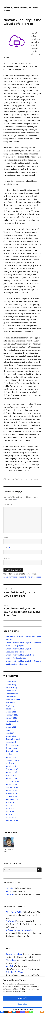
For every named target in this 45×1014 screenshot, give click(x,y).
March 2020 (11, 727)
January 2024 (11, 718)
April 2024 (10, 709)
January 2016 (11, 772)
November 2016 (12, 760)
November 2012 (12, 793)
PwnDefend (11, 921)
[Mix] (27, 1011)
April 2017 (10, 754)
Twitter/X (10, 894)
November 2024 (13, 694)
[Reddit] (10, 1011)
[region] (22, 995)
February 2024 (12, 715)
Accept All (22, 998)
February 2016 (12, 769)
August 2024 (11, 703)
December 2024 (12, 691)
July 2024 (10, 706)
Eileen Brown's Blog (14, 912)
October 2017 (11, 748)
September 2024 (13, 700)
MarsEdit (10, 966)
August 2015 (11, 775)
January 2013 (11, 790)
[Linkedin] (14, 1011)
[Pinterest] (18, 1011)
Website (7, 558)
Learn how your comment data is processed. (22, 577)
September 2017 (13, 751)
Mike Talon (10, 479)
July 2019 (10, 730)
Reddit (8, 891)
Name (6, 537)
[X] (6, 1011)
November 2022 (13, 721)
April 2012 (10, 814)
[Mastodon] (22, 1011)
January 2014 (11, 784)
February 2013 (12, 787)
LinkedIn (10, 888)
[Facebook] (2, 1011)
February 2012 (12, 820)
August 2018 (11, 742)
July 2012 (9, 805)
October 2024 (11, 697)
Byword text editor (14, 954)
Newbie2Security (32, 479)
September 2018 (13, 739)
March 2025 (11, 685)
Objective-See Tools (14, 972)
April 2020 (10, 724)
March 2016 (11, 766)
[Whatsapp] (31, 1011)
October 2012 (11, 796)
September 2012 (13, 799)
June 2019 (10, 733)
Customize (22, 1004)
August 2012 (11, 802)
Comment (8, 505)
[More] (42, 1011)
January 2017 (11, 757)
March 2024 (11, 712)
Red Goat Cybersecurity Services (19, 930)
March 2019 (11, 736)
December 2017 (12, 745)
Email (6, 548)
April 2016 (10, 763)
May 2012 (10, 811)
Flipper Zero (11, 960)
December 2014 (12, 781)
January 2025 (11, 688)
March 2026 (11, 682)
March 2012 (11, 817)
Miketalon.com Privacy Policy (23, 1009)
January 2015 (11, 778)
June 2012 (10, 808)
